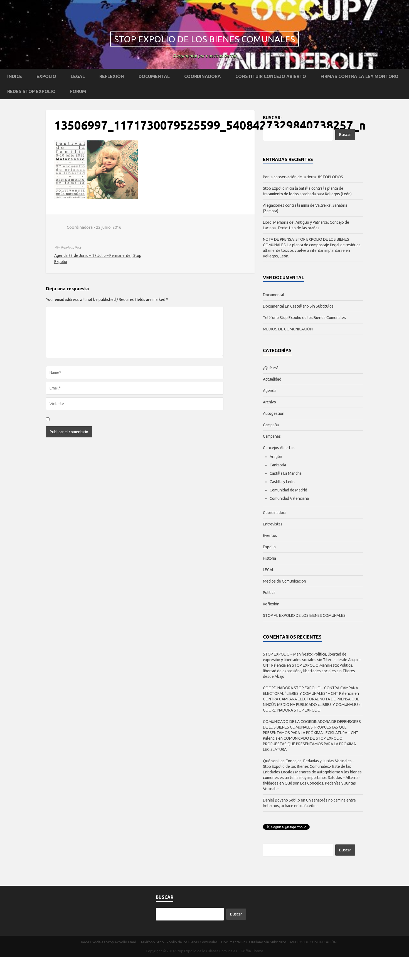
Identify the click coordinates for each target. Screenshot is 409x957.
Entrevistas (272, 524)
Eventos (270, 535)
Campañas (272, 436)
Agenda (269, 390)
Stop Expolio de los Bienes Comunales (204, 39)
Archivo (269, 402)
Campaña (271, 425)
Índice (14, 76)
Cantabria (278, 465)
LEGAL (78, 76)
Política (269, 592)
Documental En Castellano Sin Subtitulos (298, 306)
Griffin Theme (252, 951)
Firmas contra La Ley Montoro (359, 76)
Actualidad (272, 379)
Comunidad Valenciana (289, 498)
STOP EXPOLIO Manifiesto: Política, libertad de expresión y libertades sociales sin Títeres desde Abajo (309, 671)
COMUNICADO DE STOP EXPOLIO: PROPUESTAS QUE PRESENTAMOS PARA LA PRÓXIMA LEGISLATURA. (309, 744)
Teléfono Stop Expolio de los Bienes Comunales (304, 317)
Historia (269, 558)
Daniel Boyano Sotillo (281, 800)
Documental (154, 76)
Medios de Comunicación (284, 581)
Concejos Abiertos (279, 447)
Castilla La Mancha (286, 473)
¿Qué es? (271, 368)
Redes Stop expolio (31, 91)
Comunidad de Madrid (288, 490)
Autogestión (273, 413)
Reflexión (111, 76)
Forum (78, 91)
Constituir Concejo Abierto (270, 76)
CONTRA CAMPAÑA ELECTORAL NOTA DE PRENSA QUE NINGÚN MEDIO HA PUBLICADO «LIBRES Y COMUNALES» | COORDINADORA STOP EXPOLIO (313, 704)
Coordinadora (202, 76)
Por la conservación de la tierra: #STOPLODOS (303, 177)
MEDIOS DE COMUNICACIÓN (288, 329)
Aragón (276, 456)
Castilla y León (282, 481)
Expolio (46, 76)
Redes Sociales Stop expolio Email (109, 942)
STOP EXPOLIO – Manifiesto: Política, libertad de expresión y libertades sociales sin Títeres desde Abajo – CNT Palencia (312, 660)
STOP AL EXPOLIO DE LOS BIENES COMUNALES (304, 615)
